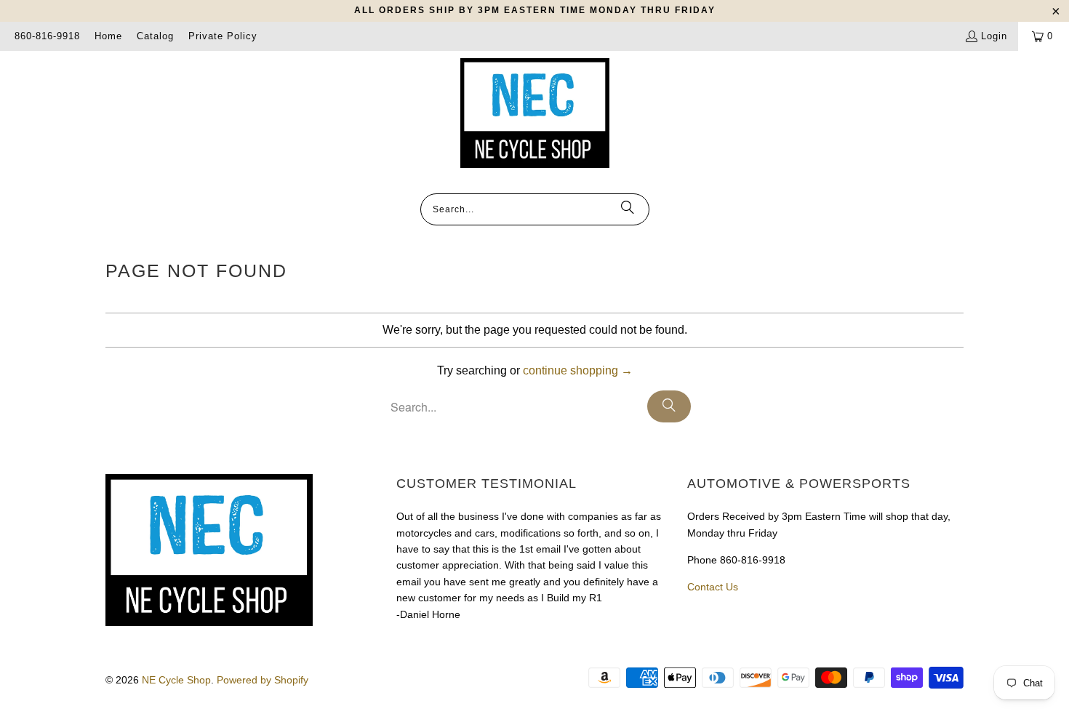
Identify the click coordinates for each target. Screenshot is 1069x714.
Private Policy (222, 36)
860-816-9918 (47, 36)
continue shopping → (578, 370)
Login (994, 36)
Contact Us (712, 587)
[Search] (627, 209)
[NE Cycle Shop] (534, 114)
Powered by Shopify (262, 680)
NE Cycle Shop (176, 680)
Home (108, 36)
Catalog (155, 36)
